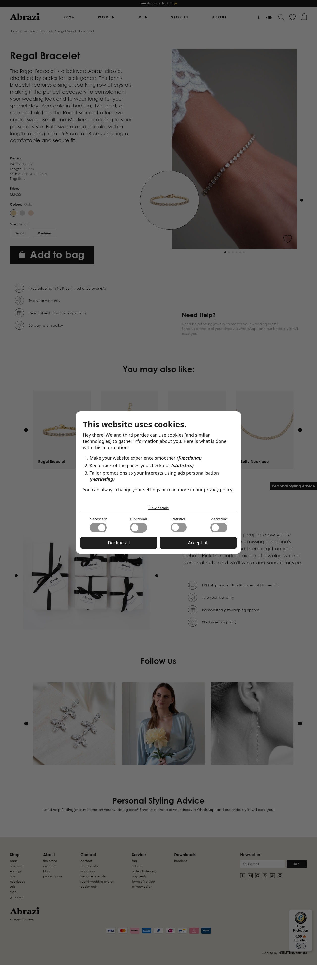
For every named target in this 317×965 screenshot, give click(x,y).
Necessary (98, 519)
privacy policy (218, 490)
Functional (138, 519)
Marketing (218, 519)
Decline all (119, 543)
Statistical (179, 519)
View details (158, 507)
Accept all (198, 543)
